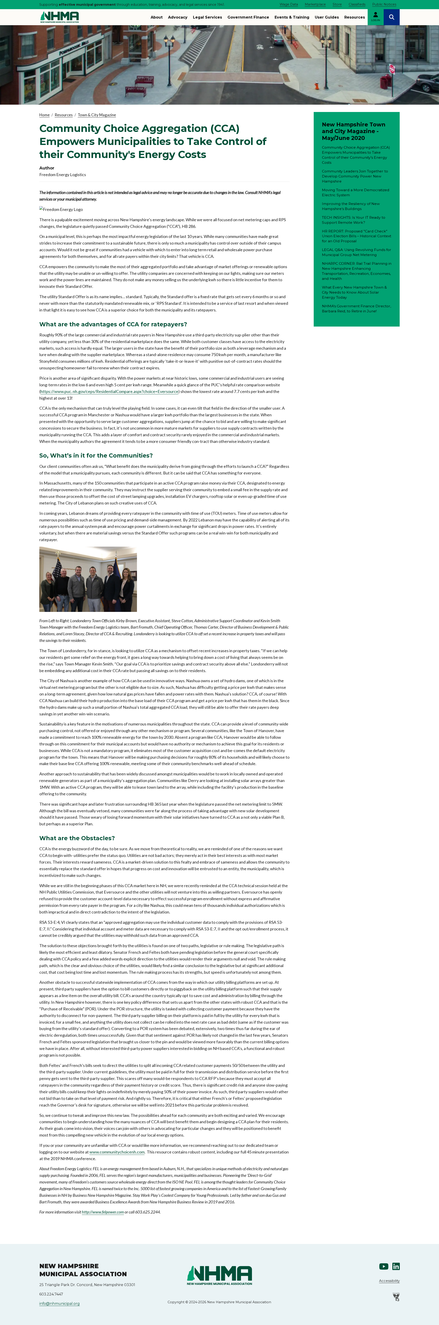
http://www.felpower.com (103, 1211)
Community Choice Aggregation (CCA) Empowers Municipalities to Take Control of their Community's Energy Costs (356, 155)
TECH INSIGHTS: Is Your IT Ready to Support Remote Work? (353, 220)
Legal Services (207, 17)
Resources (354, 17)
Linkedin (396, 1266)
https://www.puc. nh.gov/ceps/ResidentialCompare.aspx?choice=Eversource (109, 391)
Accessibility (389, 1281)
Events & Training (292, 17)
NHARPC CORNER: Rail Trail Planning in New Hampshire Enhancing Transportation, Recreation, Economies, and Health (356, 271)
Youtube (384, 1266)
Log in (375, 20)
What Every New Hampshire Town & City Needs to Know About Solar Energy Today (354, 292)
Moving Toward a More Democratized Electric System (355, 192)
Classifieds (357, 4)
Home (44, 114)
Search (392, 17)
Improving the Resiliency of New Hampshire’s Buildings (351, 206)
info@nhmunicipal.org (59, 1303)
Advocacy (177, 17)
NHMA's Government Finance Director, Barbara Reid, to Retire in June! (356, 308)
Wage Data (289, 4)
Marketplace (315, 4)
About (157, 17)
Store (337, 4)
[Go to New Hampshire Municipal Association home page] (59, 17)
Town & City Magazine (97, 114)
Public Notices (384, 4)
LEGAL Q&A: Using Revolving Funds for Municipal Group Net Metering (356, 252)
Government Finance (248, 17)
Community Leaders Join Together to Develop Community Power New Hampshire (355, 176)
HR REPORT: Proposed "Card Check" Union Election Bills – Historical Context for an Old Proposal (356, 236)
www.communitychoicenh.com (117, 1151)
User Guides (327, 17)
